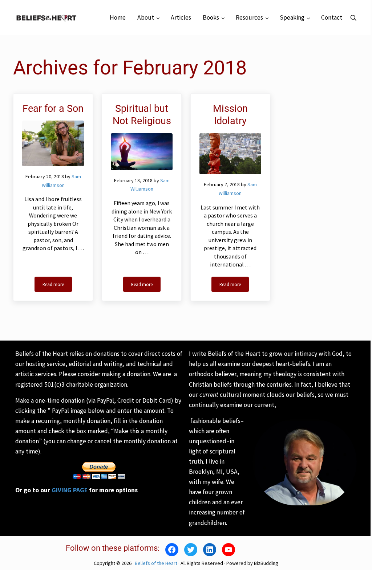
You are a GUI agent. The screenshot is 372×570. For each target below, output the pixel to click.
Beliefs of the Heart (156, 563)
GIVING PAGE (70, 490)
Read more (57, 285)
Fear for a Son (53, 108)
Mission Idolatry (230, 115)
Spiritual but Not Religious (142, 115)
